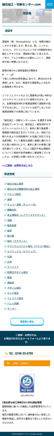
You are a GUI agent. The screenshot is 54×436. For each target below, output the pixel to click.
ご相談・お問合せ (20, 363)
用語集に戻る (27, 321)
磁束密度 (11, 225)
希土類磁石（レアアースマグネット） (26, 215)
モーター (11, 308)
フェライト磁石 (15, 298)
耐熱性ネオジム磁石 (17, 272)
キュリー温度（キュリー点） (22, 204)
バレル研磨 (13, 303)
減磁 (9, 199)
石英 (9, 256)
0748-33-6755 (24, 353)
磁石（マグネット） (17, 241)
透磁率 (10, 282)
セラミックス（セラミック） (22, 251)
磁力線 (10, 235)
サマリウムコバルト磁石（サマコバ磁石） (29, 246)
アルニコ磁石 (14, 194)
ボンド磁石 (13, 293)
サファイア (13, 267)
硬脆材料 (11, 209)
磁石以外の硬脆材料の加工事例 (23, 189)
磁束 (9, 230)
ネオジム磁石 (14, 288)
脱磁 (9, 277)
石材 (9, 261)
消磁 (9, 220)
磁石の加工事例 (15, 183)
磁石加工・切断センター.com (21, 4)
